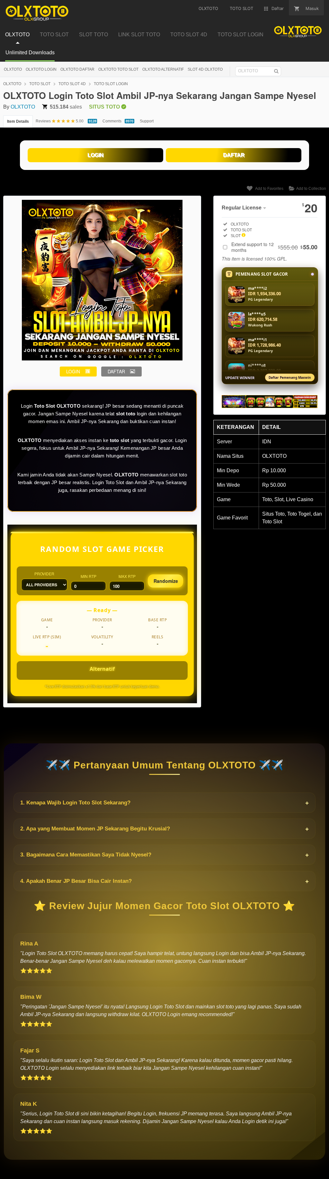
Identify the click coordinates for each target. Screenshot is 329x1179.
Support (147, 121)
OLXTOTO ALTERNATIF (163, 69)
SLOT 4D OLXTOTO (205, 69)
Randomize (166, 581)
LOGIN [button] (73, 371)
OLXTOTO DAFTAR (77, 69)
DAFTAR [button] (116, 371)
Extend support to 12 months (274, 247)
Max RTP (127, 576)
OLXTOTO (13, 69)
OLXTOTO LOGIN (41, 69)
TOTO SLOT (39, 84)
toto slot (119, 440)
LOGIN (95, 155)
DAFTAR (234, 155)
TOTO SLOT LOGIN (111, 84)
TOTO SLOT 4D (72, 84)
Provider (44, 573)
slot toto (126, 413)
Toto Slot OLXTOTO (57, 406)
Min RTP (88, 576)
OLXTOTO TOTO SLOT (118, 69)
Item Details (18, 121)
